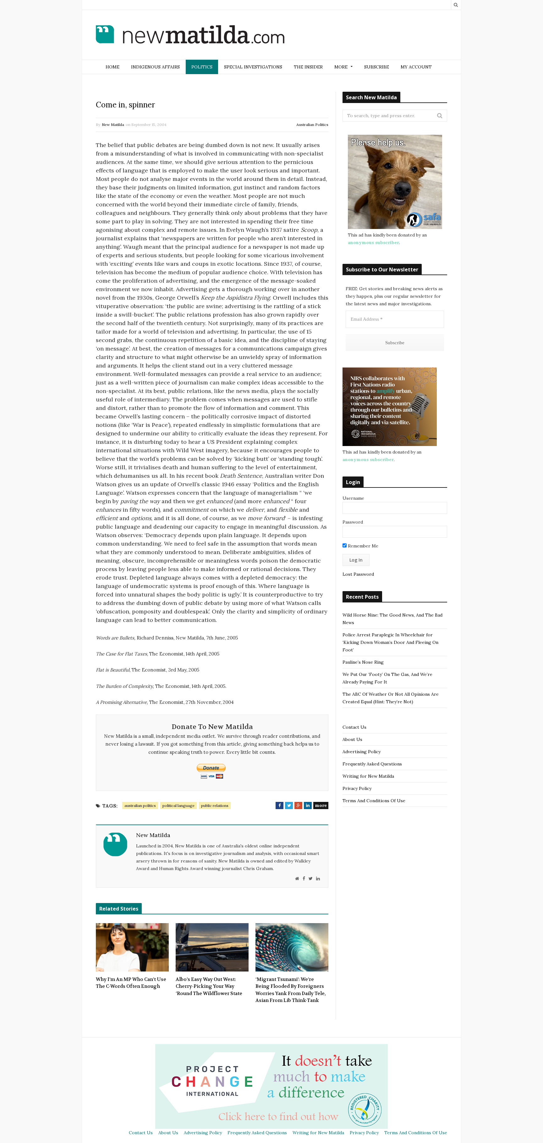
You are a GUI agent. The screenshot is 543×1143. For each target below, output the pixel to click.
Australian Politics (312, 124)
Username (353, 498)
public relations (214, 805)
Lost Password (358, 574)
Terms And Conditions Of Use (374, 800)
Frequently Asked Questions (372, 764)
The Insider (308, 67)
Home (112, 67)
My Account (416, 67)
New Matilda (113, 124)
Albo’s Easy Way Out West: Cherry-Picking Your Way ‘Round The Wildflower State (209, 986)
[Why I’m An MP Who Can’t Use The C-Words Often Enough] (132, 947)
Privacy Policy (357, 788)
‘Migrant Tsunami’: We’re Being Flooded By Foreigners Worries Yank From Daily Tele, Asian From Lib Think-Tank (290, 990)
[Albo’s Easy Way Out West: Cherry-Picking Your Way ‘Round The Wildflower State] (212, 947)
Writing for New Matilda (368, 776)
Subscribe (376, 67)
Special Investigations (253, 67)
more (321, 805)
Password (353, 522)
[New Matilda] (190, 35)
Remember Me (362, 546)
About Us (352, 739)
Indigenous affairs (155, 67)
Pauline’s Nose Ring (363, 662)
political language (178, 805)
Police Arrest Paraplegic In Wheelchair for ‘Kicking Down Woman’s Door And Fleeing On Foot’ (390, 642)
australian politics (140, 805)
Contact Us (354, 727)
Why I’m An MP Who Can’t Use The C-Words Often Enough (131, 983)
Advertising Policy (362, 751)
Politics (201, 67)
